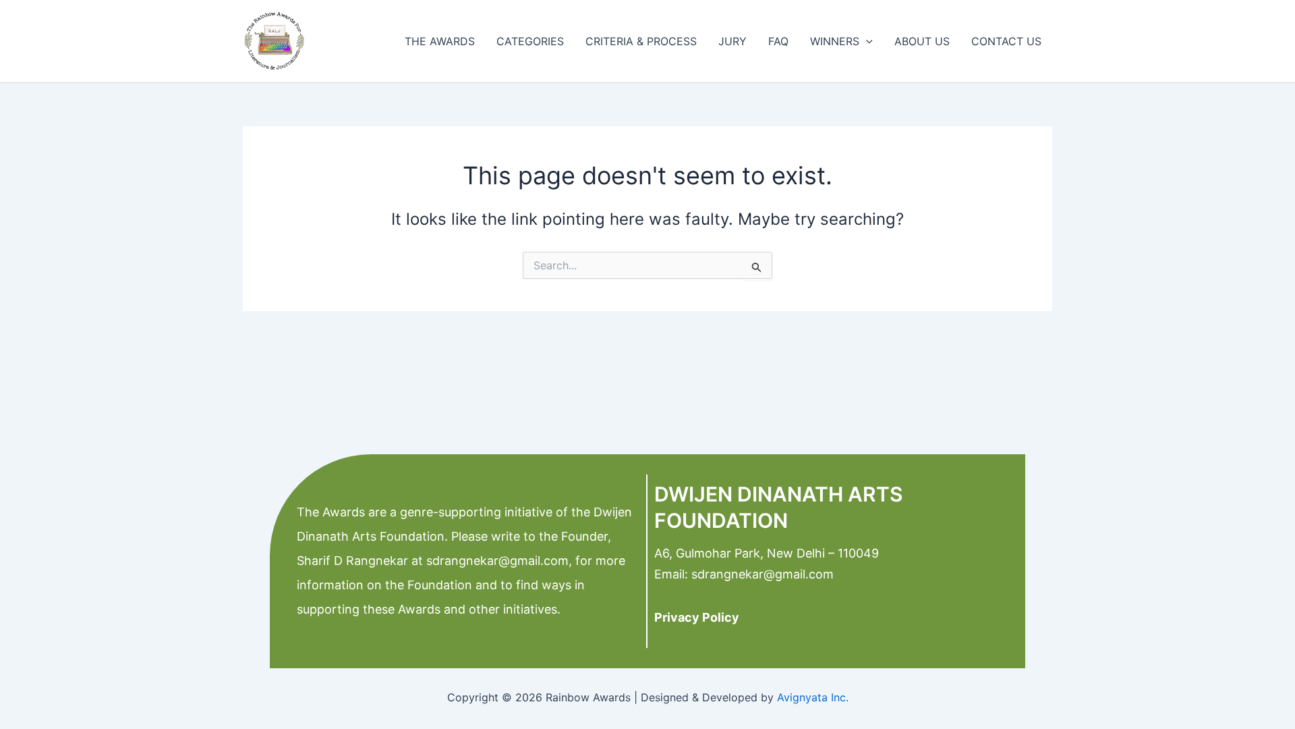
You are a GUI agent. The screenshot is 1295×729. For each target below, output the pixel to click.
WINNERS (834, 41)
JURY (732, 41)
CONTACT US (1006, 41)
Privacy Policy (696, 617)
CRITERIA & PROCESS (641, 41)
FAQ (778, 41)
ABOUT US (922, 41)
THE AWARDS (440, 41)
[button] (866, 41)
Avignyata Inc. (812, 697)
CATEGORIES (530, 41)
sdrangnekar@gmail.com (496, 561)
